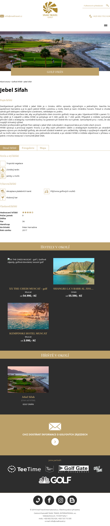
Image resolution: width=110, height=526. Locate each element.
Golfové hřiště (17, 82)
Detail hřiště (9, 147)
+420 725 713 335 (64, 518)
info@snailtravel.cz (13, 16)
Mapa (43, 147)
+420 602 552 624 (101, 16)
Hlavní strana (5, 82)
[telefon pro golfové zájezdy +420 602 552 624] (37, 504)
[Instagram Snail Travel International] (60, 504)
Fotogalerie (28, 147)
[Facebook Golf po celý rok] (49, 504)
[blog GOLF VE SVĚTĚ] (72, 504)
